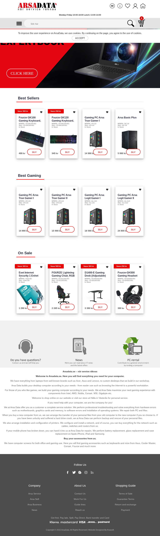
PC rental (133, 326)
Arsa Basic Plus (127, 117)
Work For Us (80, 499)
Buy (34, 152)
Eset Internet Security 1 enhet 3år (28, 275)
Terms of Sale (125, 493)
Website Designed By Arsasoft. (101, 530)
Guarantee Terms (125, 499)
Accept (80, 38)
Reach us (80, 510)
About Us (80, 485)
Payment (125, 510)
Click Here (22, 73)
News (80, 326)
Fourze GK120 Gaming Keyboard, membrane (63, 120)
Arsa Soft (34, 499)
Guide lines (79, 504)
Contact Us (80, 493)
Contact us (27, 326)
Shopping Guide (125, 485)
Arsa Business (35, 504)
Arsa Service (34, 493)
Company (34, 485)
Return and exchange (125, 504)
